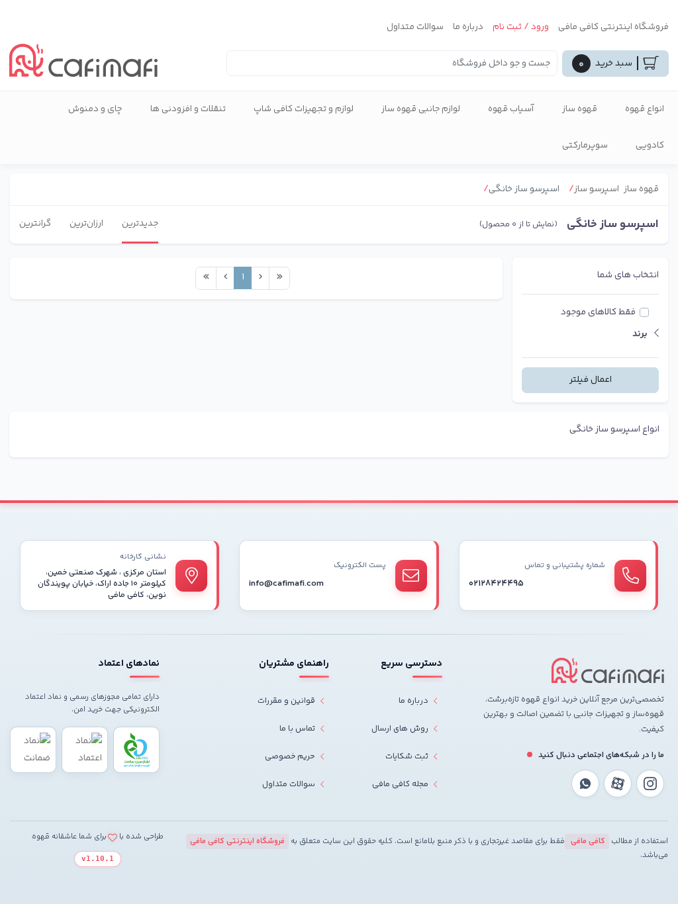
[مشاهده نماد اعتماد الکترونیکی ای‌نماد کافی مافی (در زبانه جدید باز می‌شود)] (85, 750)
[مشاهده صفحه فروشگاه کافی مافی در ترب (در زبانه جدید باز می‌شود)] (33, 750)
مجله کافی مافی (400, 784)
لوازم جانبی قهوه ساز (420, 109)
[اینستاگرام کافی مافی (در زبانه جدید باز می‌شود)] (650, 783)
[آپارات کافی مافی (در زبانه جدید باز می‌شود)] (618, 783)
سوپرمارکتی (585, 145)
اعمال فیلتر (590, 380)
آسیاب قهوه (511, 109)
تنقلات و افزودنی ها (188, 109)
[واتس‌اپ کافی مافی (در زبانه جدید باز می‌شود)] (585, 783)
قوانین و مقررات (286, 700)
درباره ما (468, 27)
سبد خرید (605, 64)
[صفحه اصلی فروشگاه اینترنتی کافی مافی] (608, 670)
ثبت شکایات (406, 756)
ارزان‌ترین (86, 223)
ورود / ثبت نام (521, 27)
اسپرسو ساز (596, 189)
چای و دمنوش (95, 109)
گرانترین (35, 223)
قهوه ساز (579, 109)
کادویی (650, 145)
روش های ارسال (399, 728)
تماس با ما (297, 728)
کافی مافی (587, 841)
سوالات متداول (415, 27)
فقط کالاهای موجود (598, 312)
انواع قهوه (644, 109)
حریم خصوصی (290, 756)
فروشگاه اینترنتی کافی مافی (613, 27)
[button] (590, 334)
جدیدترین (140, 223)
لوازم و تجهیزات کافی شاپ (304, 109)
